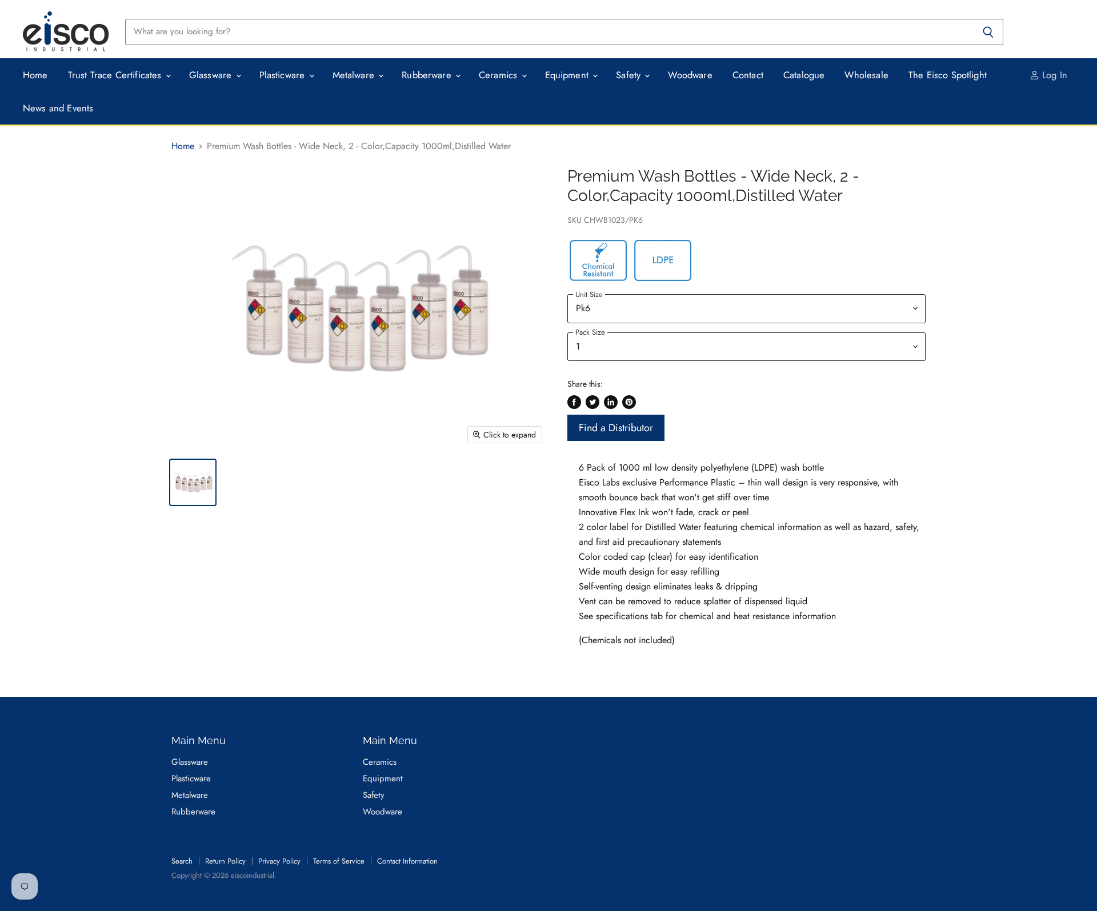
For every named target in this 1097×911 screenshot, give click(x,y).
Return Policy (225, 861)
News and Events (58, 108)
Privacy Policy (279, 861)
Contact (747, 75)
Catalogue (804, 75)
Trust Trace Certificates (116, 75)
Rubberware (428, 75)
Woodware (690, 75)
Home (35, 75)
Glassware (212, 75)
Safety (629, 75)
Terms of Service (339, 861)
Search (182, 861)
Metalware (355, 75)
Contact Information (407, 861)
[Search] (988, 32)
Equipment (568, 75)
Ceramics (500, 75)
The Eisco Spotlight (947, 75)
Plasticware (283, 75)
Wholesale (866, 75)
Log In (1053, 75)
